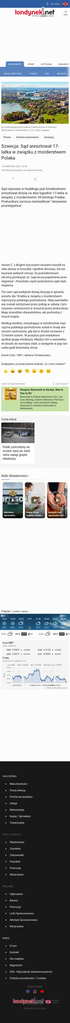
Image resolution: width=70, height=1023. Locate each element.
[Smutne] (41, 370)
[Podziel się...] (35, 179)
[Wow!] (34, 370)
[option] (34, 784)
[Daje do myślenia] (27, 370)
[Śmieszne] (19, 370)
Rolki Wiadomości (14, 476)
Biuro (6, 938)
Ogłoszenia (10, 776)
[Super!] (12, 370)
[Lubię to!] (5, 370)
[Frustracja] (48, 370)
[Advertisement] (35, 31)
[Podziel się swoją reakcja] (12, 179)
